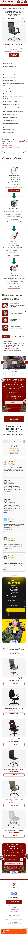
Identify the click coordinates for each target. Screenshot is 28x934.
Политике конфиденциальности (14, 614)
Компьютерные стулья (16, 8)
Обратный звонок (14, 901)
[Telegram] (12, 641)
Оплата (21, 336)
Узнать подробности (23, 141)
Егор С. (10, 518)
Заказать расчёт (14, 55)
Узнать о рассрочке (14, 255)
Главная (5, 8)
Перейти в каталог (14, 286)
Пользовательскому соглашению (15, 615)
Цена (5, 336)
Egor (9, 499)
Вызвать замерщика (14, 223)
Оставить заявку (14, 190)
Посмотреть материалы (14, 419)
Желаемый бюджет (15, 396)
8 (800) (14, 898)
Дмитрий (10, 555)
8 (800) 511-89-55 (15, 179)
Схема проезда (14, 911)
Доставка (14, 336)
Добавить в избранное (14, 915)
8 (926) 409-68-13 (15, 184)
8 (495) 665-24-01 (15, 182)
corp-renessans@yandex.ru (14, 905)
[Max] (15, 641)
